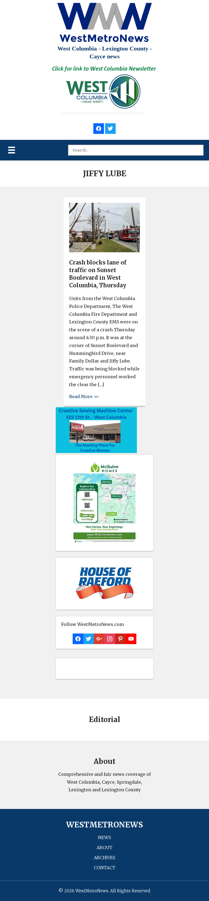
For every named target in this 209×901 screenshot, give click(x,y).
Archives (104, 857)
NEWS (104, 837)
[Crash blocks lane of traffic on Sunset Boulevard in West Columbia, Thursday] (104, 250)
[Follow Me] (110, 127)
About (104, 847)
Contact (104, 867)
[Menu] (11, 150)
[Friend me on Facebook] (98, 127)
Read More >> (84, 396)
